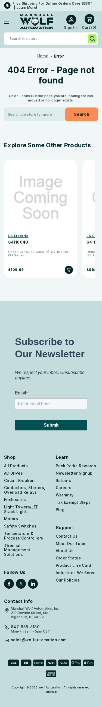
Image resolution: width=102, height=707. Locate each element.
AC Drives (13, 473)
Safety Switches (20, 526)
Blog (60, 509)
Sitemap (51, 691)
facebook (9, 584)
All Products (16, 465)
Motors (11, 518)
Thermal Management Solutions (17, 550)
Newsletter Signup (74, 473)
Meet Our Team (71, 543)
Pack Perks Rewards (76, 465)
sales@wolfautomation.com (38, 640)
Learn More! (27, 7)
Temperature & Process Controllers (23, 535)
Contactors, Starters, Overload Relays (24, 490)
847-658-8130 (25, 627)
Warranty (65, 495)
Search (92, 38)
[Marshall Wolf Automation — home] (37, 21)
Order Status (68, 558)
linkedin (33, 584)
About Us (65, 550)
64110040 (18, 242)
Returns (63, 480)
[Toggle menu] (10, 21)
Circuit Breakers (20, 480)
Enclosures (15, 499)
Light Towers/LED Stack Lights (21, 509)
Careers (63, 487)
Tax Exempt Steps (73, 502)
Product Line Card (73, 565)
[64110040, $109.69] (40, 197)
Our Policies (68, 580)
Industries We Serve (76, 572)
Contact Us (67, 536)
